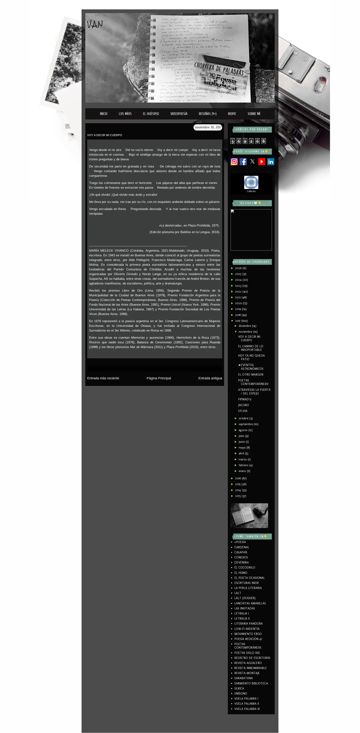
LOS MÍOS (125, 114)
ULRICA (239, 688)
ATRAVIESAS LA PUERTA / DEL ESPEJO (254, 391)
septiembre (246, 424)
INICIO (103, 114)
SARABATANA (243, 678)
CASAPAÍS (240, 552)
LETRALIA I (241, 613)
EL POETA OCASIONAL (249, 578)
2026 (239, 268)
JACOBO (243, 405)
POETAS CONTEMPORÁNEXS (247, 645)
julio (242, 436)
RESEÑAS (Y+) (208, 114)
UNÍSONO (240, 693)
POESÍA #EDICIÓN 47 (248, 639)
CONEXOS (241, 557)
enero (243, 471)
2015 (238, 484)
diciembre (245, 326)
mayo (243, 447)
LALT (237, 593)
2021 (238, 297)
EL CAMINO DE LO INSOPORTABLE (250, 348)
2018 (238, 315)
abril (242, 453)
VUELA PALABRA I (246, 698)
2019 (238, 309)
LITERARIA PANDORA (248, 623)
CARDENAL (241, 547)
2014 (238, 490)
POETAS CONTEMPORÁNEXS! (253, 382)
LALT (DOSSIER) (245, 598)
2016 (238, 478)
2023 (238, 285)
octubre (244, 418)
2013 (238, 496)
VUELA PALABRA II (246, 703)
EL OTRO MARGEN (250, 374)
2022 (238, 291)
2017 (238, 321)
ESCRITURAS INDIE (246, 583)
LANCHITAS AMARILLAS (250, 603)
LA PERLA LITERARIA (248, 588)
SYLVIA (242, 411)
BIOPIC (232, 114)
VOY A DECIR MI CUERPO (249, 338)
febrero (244, 465)
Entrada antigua (210, 378)
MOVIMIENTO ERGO (248, 634)
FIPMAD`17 (244, 399)
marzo (243, 459)
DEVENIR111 (241, 562)
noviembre (246, 331)
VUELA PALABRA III (247, 709)
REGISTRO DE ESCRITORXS (252, 658)
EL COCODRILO (244, 567)
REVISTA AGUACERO (248, 663)
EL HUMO (240, 573)
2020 (239, 303)
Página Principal (159, 378)
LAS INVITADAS (244, 608)
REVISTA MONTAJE (247, 673)
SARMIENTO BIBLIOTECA (251, 683)
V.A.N (95, 24)
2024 (239, 279)
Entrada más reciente (103, 378)
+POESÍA (240, 542)
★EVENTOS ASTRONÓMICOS (250, 366)
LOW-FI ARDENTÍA (247, 629)
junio (242, 441)
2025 (238, 274)
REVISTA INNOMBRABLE (250, 668)
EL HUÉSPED (151, 114)
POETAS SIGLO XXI (247, 653)
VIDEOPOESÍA (179, 114)
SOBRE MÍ (254, 114)
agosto (243, 430)
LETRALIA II (242, 618)
